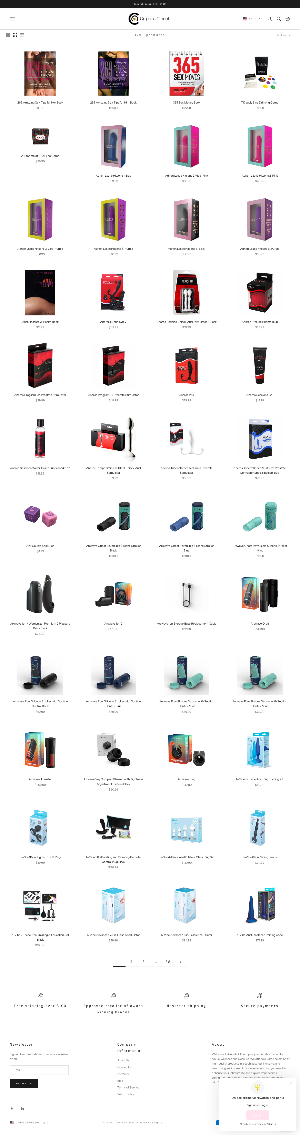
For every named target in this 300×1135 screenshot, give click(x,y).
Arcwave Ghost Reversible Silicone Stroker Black (113, 548)
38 (168, 962)
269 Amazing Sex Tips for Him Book (113, 102)
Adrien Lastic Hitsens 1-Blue (113, 175)
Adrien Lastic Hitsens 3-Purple (113, 249)
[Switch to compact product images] (22, 35)
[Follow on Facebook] (12, 1108)
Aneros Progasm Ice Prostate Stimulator (40, 395)
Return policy (125, 1094)
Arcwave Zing (186, 779)
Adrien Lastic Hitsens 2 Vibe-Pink (186, 175)
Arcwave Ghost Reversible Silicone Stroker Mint (259, 548)
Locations (123, 1074)
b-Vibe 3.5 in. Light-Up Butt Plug (40, 857)
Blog (120, 1081)
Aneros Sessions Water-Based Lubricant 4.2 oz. (40, 468)
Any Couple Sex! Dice (40, 546)
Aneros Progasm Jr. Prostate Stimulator (113, 395)
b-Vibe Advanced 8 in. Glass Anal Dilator (186, 935)
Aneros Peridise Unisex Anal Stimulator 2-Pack (187, 322)
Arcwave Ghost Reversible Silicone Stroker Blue (186, 548)
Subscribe (24, 1083)
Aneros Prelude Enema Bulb (260, 322)
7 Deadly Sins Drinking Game (259, 102)
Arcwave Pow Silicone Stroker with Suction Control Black (40, 703)
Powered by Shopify (149, 1122)
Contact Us (124, 1067)
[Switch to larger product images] (8, 35)
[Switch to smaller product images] (15, 35)
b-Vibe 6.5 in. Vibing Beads (260, 857)
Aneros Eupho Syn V (113, 322)
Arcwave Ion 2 (113, 623)
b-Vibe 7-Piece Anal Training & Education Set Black (40, 937)
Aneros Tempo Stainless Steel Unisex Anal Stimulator (113, 470)
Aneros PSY (186, 395)
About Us (123, 1060)
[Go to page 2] (180, 962)
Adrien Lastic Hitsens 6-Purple (259, 249)
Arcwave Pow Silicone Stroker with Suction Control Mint (186, 703)
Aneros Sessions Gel (259, 395)
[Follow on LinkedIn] (22, 1108)
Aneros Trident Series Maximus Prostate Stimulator (187, 470)
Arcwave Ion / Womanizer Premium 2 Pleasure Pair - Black (40, 626)
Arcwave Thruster (40, 779)
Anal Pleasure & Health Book (40, 322)
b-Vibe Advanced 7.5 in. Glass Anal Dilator (113, 935)
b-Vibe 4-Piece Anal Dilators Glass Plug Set (186, 857)
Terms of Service (128, 1087)
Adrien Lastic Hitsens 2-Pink (260, 175)
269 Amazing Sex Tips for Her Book (40, 102)
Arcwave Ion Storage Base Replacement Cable (186, 623)
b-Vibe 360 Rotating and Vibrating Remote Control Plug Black (113, 859)
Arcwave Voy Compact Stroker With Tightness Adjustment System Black (113, 781)
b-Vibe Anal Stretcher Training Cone (260, 935)
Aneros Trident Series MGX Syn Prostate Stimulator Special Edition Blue (259, 470)
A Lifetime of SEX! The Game (40, 156)
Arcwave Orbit (260, 623)
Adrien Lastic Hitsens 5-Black (186, 249)
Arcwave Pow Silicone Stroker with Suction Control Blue (113, 703)
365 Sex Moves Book (186, 102)
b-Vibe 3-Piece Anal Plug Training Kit (259, 779)
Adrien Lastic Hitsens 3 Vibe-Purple (40, 249)
